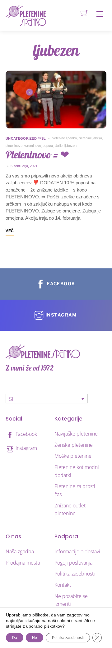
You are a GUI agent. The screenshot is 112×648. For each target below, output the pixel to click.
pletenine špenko (64, 138)
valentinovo (32, 145)
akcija (97, 138)
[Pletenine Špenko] (26, 15)
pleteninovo (14, 145)
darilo (59, 145)
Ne (34, 638)
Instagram (25, 448)
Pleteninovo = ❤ (37, 154)
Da (14, 638)
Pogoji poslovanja (73, 562)
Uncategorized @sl (26, 138)
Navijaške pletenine (76, 433)
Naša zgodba (20, 551)
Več (10, 231)
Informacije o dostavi (77, 551)
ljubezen (70, 145)
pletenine (85, 138)
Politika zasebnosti (74, 573)
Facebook (25, 434)
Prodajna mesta (23, 562)
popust (48, 145)
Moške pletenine (72, 455)
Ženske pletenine (73, 444)
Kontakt (62, 584)
